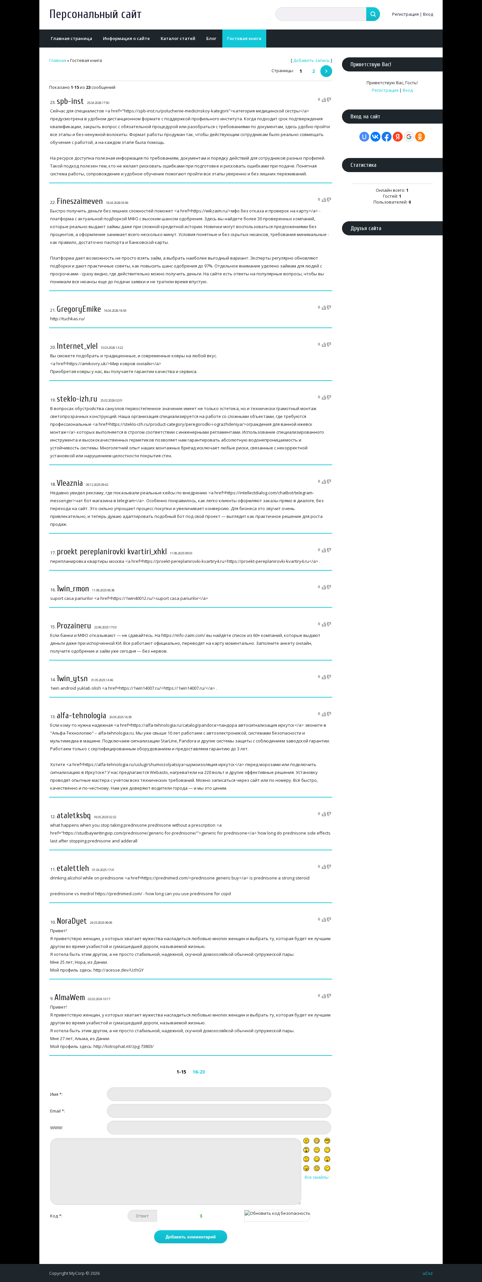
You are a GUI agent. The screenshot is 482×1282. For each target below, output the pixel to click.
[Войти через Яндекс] (398, 137)
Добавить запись (311, 60)
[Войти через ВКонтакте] (375, 137)
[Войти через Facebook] (387, 137)
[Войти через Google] (409, 137)
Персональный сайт (95, 14)
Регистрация (405, 14)
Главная (57, 60)
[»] (326, 71)
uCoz (428, 1273)
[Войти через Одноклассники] (420, 137)
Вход (428, 14)
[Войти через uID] (364, 137)
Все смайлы (317, 1177)
